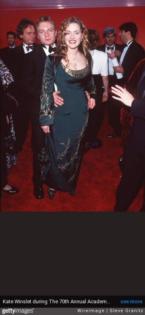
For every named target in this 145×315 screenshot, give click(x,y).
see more (131, 301)
